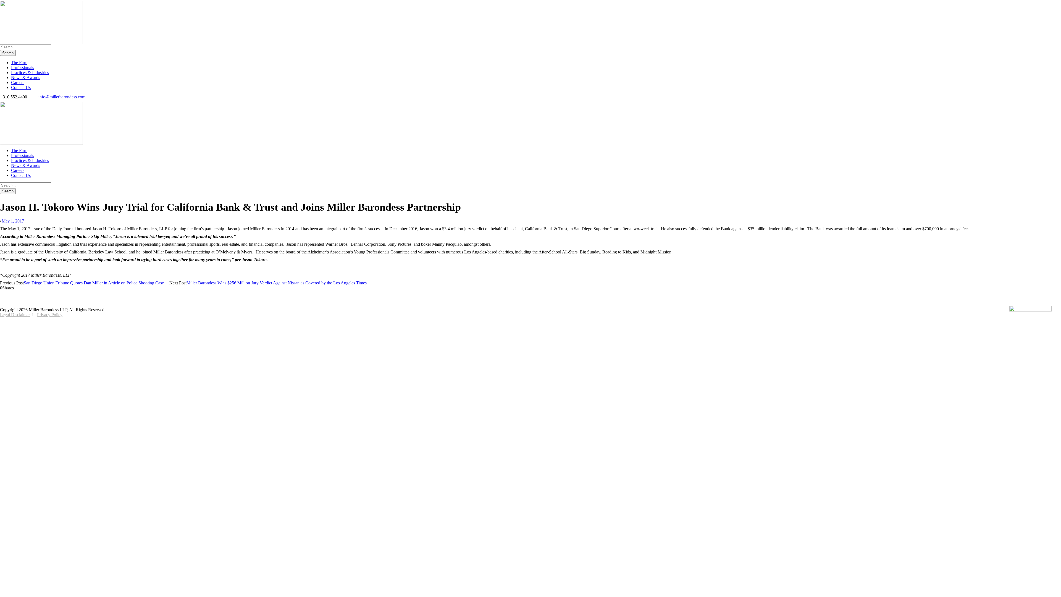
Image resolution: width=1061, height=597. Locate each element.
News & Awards (25, 77)
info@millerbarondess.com (61, 97)
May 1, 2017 (13, 221)
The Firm (19, 62)
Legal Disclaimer (15, 314)
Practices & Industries (30, 72)
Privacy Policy (49, 314)
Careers (17, 82)
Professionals (22, 67)
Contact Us (21, 87)
